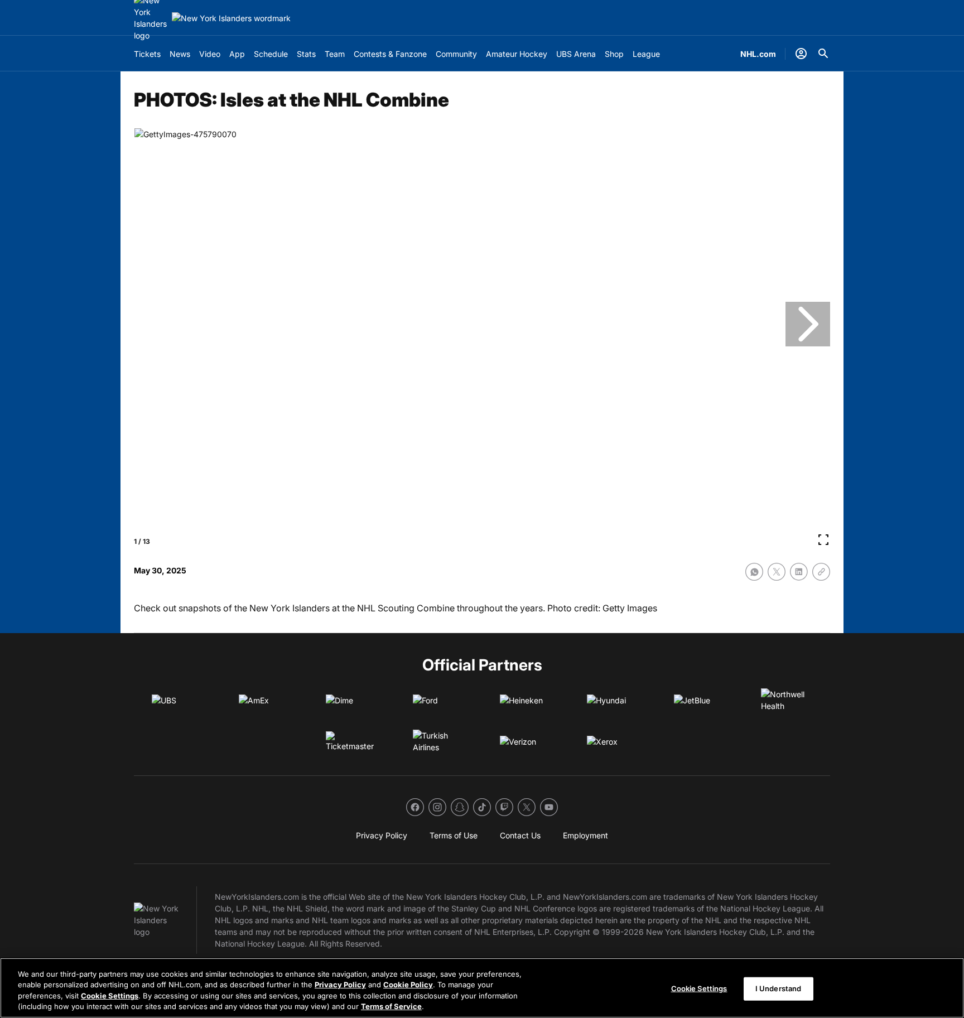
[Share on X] (776, 572)
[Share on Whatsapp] (754, 572)
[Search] (823, 53)
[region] (482, 988)
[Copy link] (821, 572)
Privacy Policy (340, 984)
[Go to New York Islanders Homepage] (231, 18)
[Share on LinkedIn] (799, 572)
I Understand (778, 988)
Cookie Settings (109, 995)
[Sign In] (801, 53)
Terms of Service (391, 1006)
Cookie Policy (408, 984)
